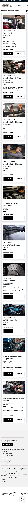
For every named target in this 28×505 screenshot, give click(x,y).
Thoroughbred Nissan (4, 494)
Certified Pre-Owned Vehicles (5, 479)
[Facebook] (3, 461)
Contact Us (8, 444)
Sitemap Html (23, 494)
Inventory (5, 469)
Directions (24, 474)
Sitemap (18, 494)
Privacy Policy (10, 494)
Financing (18, 469)
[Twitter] (6, 461)
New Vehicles (4, 472)
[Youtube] (9, 461)
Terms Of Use (14, 494)
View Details (6, 49)
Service (11, 469)
